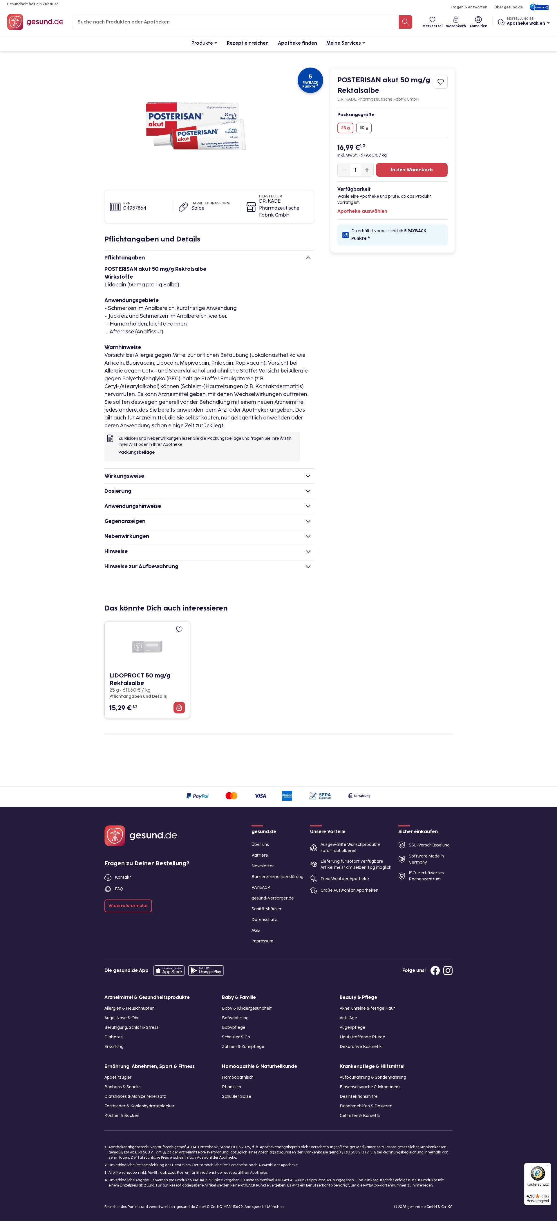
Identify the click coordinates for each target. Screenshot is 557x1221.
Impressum (262, 941)
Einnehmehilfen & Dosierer (366, 1106)
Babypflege (233, 1027)
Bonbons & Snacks (122, 1086)
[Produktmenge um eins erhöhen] (367, 170)
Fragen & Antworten (469, 7)
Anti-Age (348, 1017)
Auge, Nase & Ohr (121, 1017)
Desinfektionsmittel (359, 1096)
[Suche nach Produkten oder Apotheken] (406, 22)
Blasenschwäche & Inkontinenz (370, 1086)
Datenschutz (264, 919)
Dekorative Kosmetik (361, 1046)
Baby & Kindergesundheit (247, 1008)
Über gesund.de (508, 7)
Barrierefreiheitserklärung (277, 876)
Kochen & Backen (121, 1115)
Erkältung (114, 1046)
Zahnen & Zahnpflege (243, 1046)
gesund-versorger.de (273, 898)
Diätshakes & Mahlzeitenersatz (135, 1096)
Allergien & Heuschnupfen (129, 1008)
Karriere (260, 855)
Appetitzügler (118, 1077)
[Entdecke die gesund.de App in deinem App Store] (169, 970)
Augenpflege (352, 1027)
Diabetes (113, 1037)
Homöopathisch (238, 1077)
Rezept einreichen (248, 43)
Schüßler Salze (236, 1096)
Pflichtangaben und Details (138, 696)
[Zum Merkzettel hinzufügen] (441, 82)
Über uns (260, 844)
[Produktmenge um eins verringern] (344, 170)
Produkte (202, 43)
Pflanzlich (231, 1086)
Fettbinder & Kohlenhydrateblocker (139, 1106)
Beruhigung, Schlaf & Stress (131, 1027)
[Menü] (547, 1166)
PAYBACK (261, 887)
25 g (345, 128)
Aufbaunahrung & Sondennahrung (373, 1077)
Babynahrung (235, 1017)
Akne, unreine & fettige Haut (367, 1008)
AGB (256, 930)
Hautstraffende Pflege (362, 1037)
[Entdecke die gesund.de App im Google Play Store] (206, 970)
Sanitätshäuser (267, 908)
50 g (363, 127)
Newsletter (263, 866)
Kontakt (123, 877)
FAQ (119, 888)
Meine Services (343, 43)
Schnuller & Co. (236, 1037)
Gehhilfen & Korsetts (360, 1115)
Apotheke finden (297, 43)
